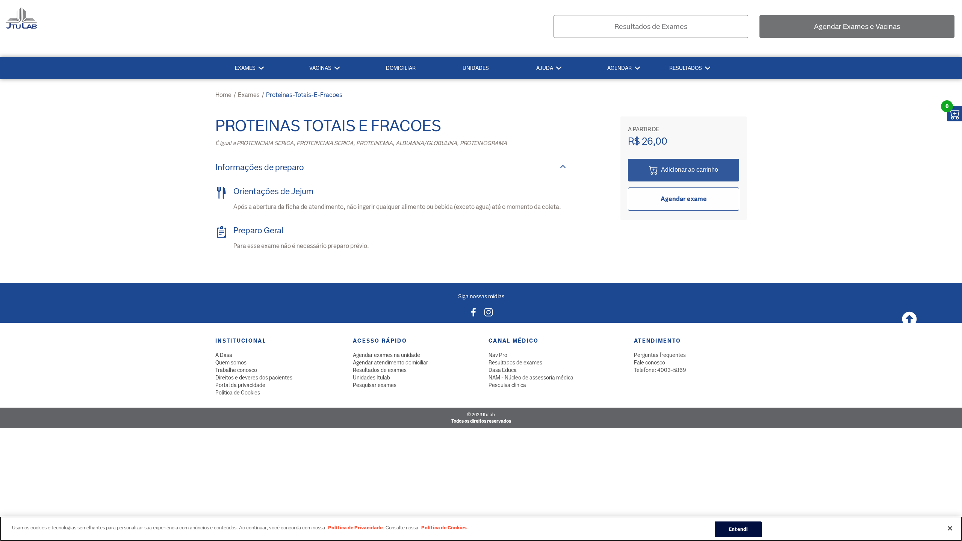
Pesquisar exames (374, 385)
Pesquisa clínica (507, 385)
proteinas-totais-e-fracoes (304, 94)
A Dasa (223, 355)
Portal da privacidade (240, 385)
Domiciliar (401, 68)
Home (223, 94)
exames (249, 94)
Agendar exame (684, 198)
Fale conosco (649, 363)
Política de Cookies (237, 393)
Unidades (476, 68)
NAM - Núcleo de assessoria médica (531, 378)
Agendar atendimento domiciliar (390, 363)
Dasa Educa (503, 370)
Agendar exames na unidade (386, 355)
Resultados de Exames (650, 26)
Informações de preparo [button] (259, 167)
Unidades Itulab (371, 378)
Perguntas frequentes (660, 355)
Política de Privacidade (355, 527)
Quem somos (231, 363)
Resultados (685, 68)
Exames (245, 68)
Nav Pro (498, 355)
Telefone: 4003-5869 (660, 370)
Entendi (738, 529)
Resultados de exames (380, 370)
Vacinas (320, 68)
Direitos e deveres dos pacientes (253, 378)
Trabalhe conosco (236, 370)
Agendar (619, 68)
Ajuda (544, 68)
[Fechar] (950, 528)
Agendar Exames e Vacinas (857, 26)
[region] (481, 529)
